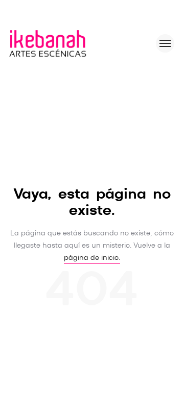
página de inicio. (92, 258)
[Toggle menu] (165, 43)
